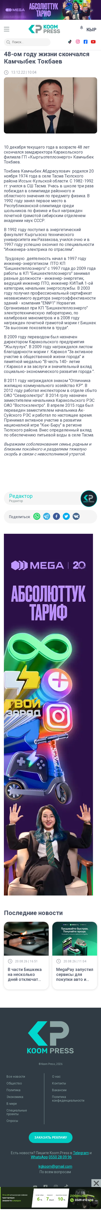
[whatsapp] (36, 517)
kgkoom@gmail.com (55, 1166)
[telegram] (46, 517)
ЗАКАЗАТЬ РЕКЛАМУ (50, 1137)
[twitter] (66, 517)
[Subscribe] (81, 27)
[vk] (76, 517)
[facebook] (56, 517)
